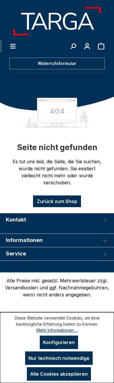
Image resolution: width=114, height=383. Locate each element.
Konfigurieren (59, 342)
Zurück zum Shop (57, 201)
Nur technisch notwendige (58, 358)
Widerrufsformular (57, 63)
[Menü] (13, 46)
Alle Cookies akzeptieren (59, 374)
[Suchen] (73, 46)
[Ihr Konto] (87, 46)
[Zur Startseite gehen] (57, 21)
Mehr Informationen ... (57, 330)
